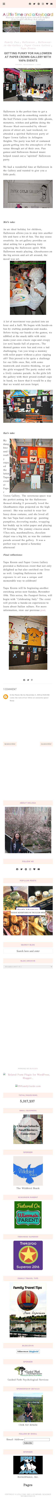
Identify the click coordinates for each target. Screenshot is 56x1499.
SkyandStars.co (28, 1496)
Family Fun (12, 42)
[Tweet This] (28, 680)
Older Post (46, 744)
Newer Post (10, 744)
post (42, 610)
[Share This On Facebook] (24, 680)
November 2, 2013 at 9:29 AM (37, 695)
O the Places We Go (18, 695)
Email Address (15, 1439)
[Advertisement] (28, 777)
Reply (12, 701)
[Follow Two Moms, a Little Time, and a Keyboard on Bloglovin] (28, 1352)
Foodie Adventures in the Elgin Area (28, 913)
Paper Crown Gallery (38, 45)
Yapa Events (28, 48)
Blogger (34, 1068)
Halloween (29, 42)
